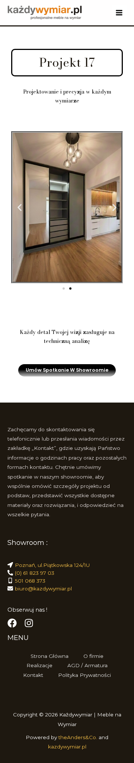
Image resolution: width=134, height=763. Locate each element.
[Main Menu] (119, 13)
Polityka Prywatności (84, 675)
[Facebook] (12, 623)
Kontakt (33, 675)
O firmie (93, 656)
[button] (19, 207)
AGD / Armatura (87, 665)
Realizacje (39, 665)
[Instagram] (29, 623)
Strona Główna (49, 656)
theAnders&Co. (78, 737)
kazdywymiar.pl (67, 747)
